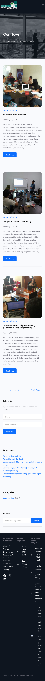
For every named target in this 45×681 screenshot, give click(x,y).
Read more (10, 155)
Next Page (36, 390)
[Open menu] (43, 5)
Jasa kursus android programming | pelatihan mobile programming (19, 326)
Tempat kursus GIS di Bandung (17, 221)
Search (36, 521)
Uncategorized (10, 110)
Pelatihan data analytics (14, 114)
